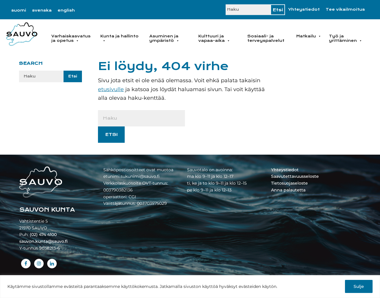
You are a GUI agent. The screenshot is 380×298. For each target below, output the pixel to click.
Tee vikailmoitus (345, 9)
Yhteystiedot (304, 9)
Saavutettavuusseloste (295, 176)
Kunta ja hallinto (119, 36)
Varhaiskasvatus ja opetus (71, 38)
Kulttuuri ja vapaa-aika (211, 38)
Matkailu (306, 36)
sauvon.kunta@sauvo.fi (43, 241)
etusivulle (111, 89)
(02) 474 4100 (43, 234)
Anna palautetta (288, 190)
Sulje (359, 286)
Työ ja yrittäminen (343, 38)
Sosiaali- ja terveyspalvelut (265, 38)
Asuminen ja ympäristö (163, 38)
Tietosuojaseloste (289, 183)
